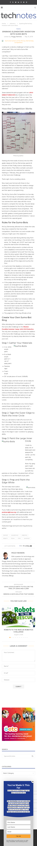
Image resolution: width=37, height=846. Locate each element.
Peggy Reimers (16, 36)
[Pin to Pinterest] (27, 546)
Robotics (12, 23)
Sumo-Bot (27, 538)
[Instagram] (21, 2)
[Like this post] (21, 546)
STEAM (13, 538)
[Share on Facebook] (23, 546)
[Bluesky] (15, 2)
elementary (14, 535)
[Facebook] (10, 2)
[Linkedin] (18, 2)
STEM (19, 538)
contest (5, 535)
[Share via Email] (31, 546)
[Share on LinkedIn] (29, 546)
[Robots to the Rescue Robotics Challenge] (18, 616)
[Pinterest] (23, 2)
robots (5, 538)
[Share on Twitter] (25, 546)
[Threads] (26, 2)
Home (4, 23)
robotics (24, 535)
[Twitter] (12, 2)
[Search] (35, 7)
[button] (3, 621)
